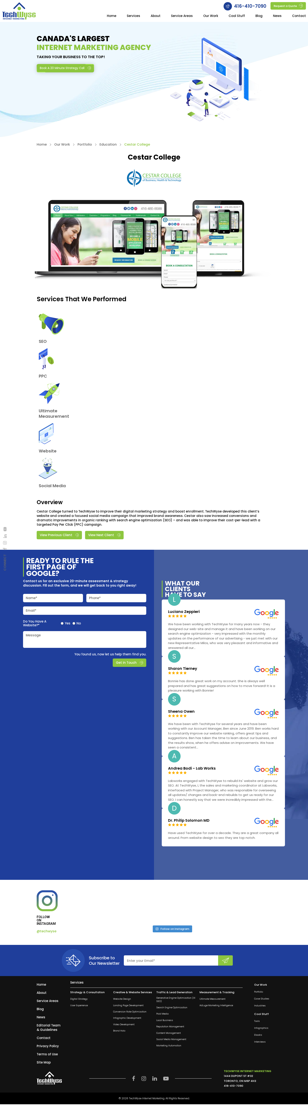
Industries (260, 1005)
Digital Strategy (79, 999)
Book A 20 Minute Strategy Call (62, 68)
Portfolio (85, 144)
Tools (257, 1021)
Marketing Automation (168, 1045)
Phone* (95, 597)
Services (133, 16)
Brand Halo (119, 1030)
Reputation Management (170, 1026)
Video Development (124, 1024)
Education (108, 144)
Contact (299, 16)
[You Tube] (5, 529)
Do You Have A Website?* (34, 623)
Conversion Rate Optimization (129, 1011)
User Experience (79, 1005)
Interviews (260, 1042)
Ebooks (258, 1035)
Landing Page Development (128, 1005)
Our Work (210, 16)
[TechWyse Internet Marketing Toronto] (19, 12)
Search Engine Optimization (171, 1007)
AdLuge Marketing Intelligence (216, 1005)
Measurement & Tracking (216, 992)
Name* (31, 597)
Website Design (122, 999)
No (78, 623)
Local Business (164, 1020)
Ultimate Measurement (212, 999)
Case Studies (261, 998)
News (277, 16)
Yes (67, 623)
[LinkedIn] (5, 536)
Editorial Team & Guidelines (49, 1027)
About (155, 16)
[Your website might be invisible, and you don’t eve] (96, 906)
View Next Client (101, 535)
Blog (259, 16)
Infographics (261, 1028)
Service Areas (182, 16)
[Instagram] (5, 543)
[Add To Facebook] (5, 549)
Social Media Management (171, 1039)
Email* (31, 610)
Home (111, 16)
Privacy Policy (48, 1046)
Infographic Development (127, 1018)
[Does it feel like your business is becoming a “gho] (147, 906)
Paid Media (162, 1014)
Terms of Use (47, 1054)
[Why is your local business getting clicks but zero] (247, 906)
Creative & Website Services (132, 992)
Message (33, 635)
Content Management (168, 1033)
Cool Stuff (237, 16)
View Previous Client (56, 535)
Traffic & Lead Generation (174, 992)
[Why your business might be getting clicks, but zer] (197, 906)
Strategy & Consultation (87, 992)
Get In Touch (126, 662)
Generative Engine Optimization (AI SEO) (175, 999)
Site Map (44, 1062)
